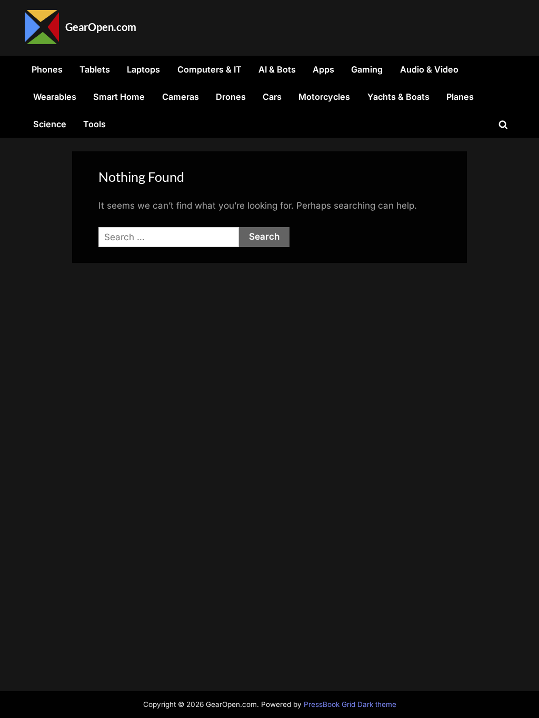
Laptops (143, 69)
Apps (323, 69)
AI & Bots (277, 69)
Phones (47, 69)
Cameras (180, 96)
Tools (94, 124)
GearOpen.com (100, 26)
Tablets (94, 69)
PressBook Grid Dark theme (350, 704)
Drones (231, 96)
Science (49, 124)
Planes (460, 96)
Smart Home (119, 96)
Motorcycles (324, 96)
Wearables (54, 96)
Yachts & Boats (398, 96)
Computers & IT (209, 69)
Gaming (367, 69)
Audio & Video (429, 69)
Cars (272, 96)
